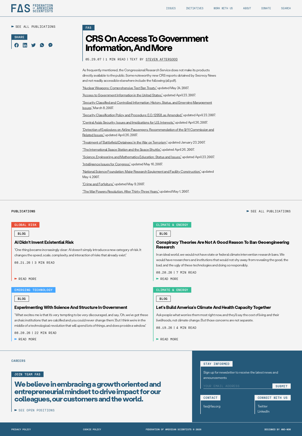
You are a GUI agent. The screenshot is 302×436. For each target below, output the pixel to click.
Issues (171, 8)
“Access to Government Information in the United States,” (122, 95)
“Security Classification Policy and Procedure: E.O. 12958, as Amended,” (132, 115)
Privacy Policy (21, 429)
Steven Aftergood (162, 59)
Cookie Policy (92, 429)
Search (286, 8)
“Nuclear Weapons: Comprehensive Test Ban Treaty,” (119, 88)
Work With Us (223, 8)
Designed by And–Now (277, 429)
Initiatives (194, 8)
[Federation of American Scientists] (32, 8)
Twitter (263, 406)
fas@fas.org (211, 406)
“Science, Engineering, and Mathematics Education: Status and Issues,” (131, 157)
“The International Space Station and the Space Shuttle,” (121, 149)
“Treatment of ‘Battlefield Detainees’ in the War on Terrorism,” (124, 142)
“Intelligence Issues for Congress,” (106, 164)
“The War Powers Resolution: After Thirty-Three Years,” (120, 191)
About (247, 8)
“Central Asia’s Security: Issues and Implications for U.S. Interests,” (128, 122)
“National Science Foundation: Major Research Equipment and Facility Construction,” (141, 171)
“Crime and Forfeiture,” (98, 184)
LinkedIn (264, 411)
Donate (266, 8)
